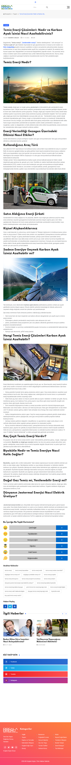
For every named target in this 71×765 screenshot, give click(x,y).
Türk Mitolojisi (59, 748)
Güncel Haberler (43, 740)
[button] (62, 613)
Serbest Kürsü (42, 748)
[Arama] (47, 7)
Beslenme (41, 734)
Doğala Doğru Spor (27, 745)
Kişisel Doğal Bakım (61, 737)
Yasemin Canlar (13, 37)
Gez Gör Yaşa (42, 743)
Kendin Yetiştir (59, 743)
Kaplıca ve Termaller (28, 740)
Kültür (57, 734)
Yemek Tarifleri (42, 745)
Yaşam (15, 14)
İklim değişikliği (8, 47)
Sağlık (23, 734)
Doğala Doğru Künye (9, 751)
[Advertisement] (35, 700)
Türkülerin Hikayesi (60, 740)
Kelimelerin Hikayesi (28, 743)
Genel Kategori (59, 745)
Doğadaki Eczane (43, 737)
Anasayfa (8, 14)
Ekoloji (24, 748)
